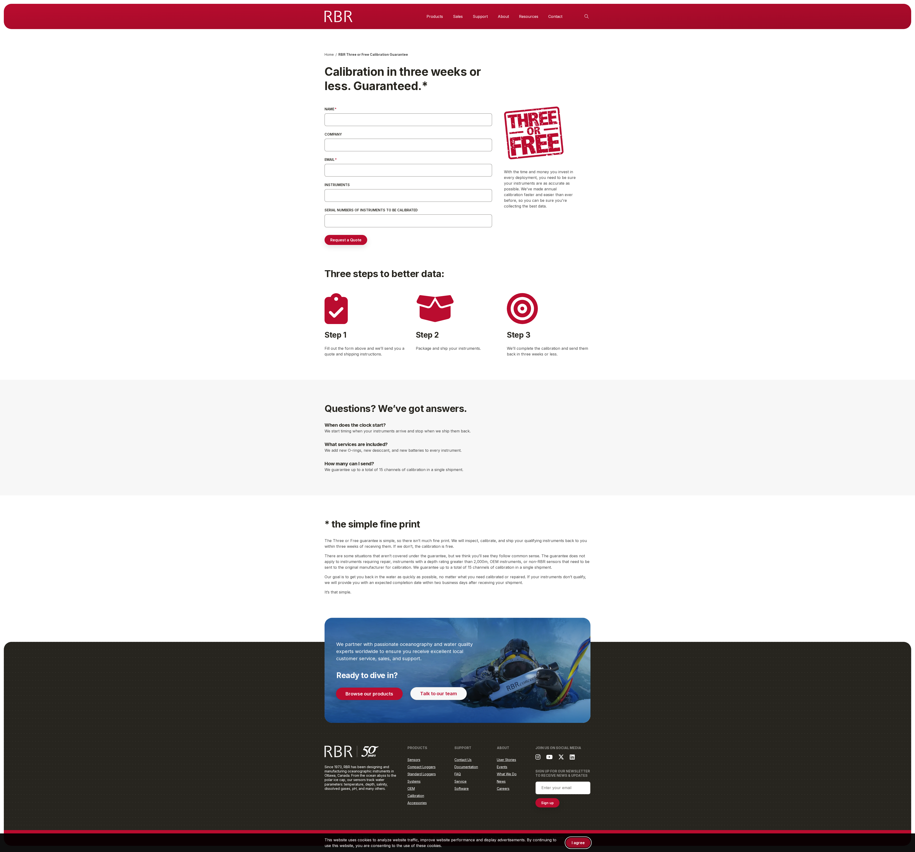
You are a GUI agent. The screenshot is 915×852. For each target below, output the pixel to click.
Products (435, 16)
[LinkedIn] (572, 757)
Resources (528, 16)
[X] (561, 757)
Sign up (547, 803)
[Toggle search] (586, 16)
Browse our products (369, 694)
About (503, 16)
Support (480, 16)
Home (329, 54)
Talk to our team (438, 693)
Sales (458, 16)
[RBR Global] (338, 16)
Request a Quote (345, 240)
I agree (578, 842)
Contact (555, 16)
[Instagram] (537, 757)
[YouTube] (549, 757)
